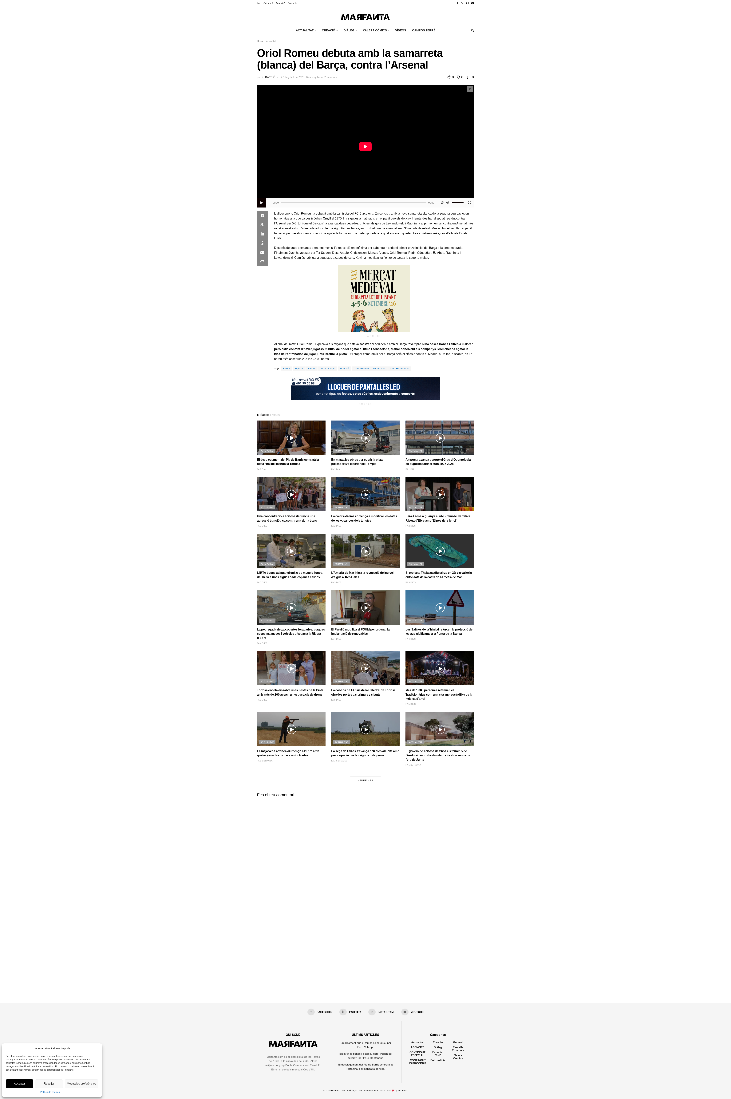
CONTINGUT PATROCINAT (417, 1062)
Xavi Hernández (399, 368)
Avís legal (352, 1090)
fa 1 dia (261, 469)
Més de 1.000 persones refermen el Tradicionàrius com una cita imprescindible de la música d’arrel (438, 694)
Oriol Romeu (361, 368)
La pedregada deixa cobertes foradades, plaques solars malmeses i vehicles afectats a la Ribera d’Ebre (291, 634)
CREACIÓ (328, 30)
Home (260, 41)
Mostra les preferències (81, 1083)
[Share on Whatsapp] (262, 243)
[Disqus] (365, 847)
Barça (286, 368)
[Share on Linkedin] (262, 234)
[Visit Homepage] (365, 16)
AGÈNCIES (417, 1047)
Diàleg (438, 1047)
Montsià (344, 368)
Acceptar (19, 1083)
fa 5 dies (262, 700)
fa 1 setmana (264, 761)
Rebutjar (49, 1083)
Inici (259, 3)
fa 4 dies (262, 643)
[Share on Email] (262, 252)
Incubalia (402, 1090)
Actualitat (271, 41)
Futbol (312, 368)
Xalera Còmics (375, 30)
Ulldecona (379, 368)
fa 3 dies (262, 582)
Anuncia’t (280, 3)
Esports (299, 368)
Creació (438, 1042)
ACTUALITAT (305, 30)
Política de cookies (50, 1092)
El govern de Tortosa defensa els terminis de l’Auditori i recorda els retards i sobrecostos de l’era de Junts (437, 755)
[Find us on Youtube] (472, 3)
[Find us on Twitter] (462, 3)
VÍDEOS (400, 30)
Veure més (365, 780)
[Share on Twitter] (262, 224)
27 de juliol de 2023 (292, 77)
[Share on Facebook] (262, 215)
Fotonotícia (437, 1060)
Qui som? (268, 3)
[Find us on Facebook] (457, 3)
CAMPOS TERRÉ (423, 30)
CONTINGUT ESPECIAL (417, 1054)
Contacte (292, 3)
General (458, 1042)
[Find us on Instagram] (467, 3)
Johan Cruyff (327, 368)
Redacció (268, 77)
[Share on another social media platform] (262, 261)
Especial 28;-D (437, 1054)
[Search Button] (472, 30)
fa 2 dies (262, 526)
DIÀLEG (349, 30)
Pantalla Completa (458, 1049)
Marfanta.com (338, 1090)
